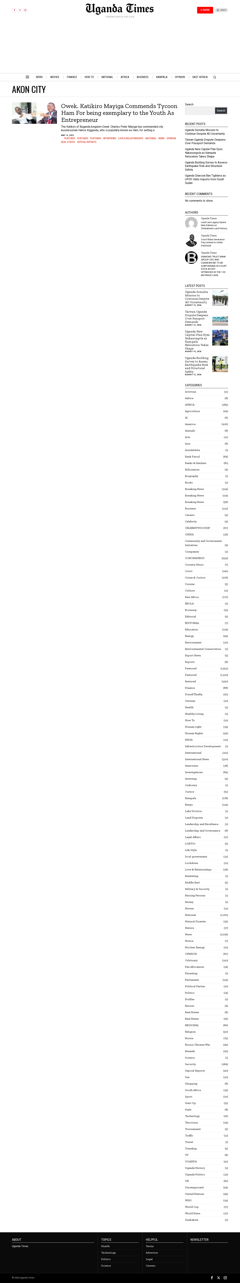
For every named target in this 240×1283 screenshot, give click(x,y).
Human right (193, 726)
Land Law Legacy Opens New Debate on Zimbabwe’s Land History (214, 225)
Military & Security (197, 889)
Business (190, 508)
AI (186, 417)
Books (189, 482)
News (161, 138)
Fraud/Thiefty (193, 694)
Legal (149, 1259)
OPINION (171, 138)
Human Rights (194, 733)
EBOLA (189, 603)
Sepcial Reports (86, 142)
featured (95, 138)
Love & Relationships (130, 138)
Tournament (193, 1129)
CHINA (189, 534)
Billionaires (192, 469)
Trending (191, 1148)
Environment (193, 642)
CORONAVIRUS (195, 558)
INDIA (189, 739)
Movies (189, 908)
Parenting (191, 973)
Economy (191, 610)
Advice (189, 398)
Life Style (191, 850)
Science (190, 1057)
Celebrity (191, 521)
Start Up (190, 1103)
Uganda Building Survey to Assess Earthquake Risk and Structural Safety (206, 166)
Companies (192, 551)
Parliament (192, 979)
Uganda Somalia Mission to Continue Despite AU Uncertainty (205, 131)
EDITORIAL (192, 623)
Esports (190, 662)
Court (188, 571)
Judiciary (191, 785)
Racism (189, 1005)
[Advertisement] (120, 46)
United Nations (194, 1194)
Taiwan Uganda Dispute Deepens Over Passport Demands (205, 141)
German (190, 700)
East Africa (192, 597)
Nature (189, 928)
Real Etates (68, 142)
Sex (187, 1077)
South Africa (193, 1090)
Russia (189, 1038)
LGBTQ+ (190, 843)
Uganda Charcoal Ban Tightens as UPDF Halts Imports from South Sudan (205, 179)
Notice (189, 940)
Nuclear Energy (195, 947)
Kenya (189, 804)
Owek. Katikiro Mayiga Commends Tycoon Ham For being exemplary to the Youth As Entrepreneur (119, 112)
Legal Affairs (193, 837)
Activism (190, 391)
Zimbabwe (191, 1219)
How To (190, 720)
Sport (188, 1096)
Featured (69, 138)
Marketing (191, 876)
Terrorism (191, 1122)
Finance (190, 687)
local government (196, 856)
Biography (191, 476)
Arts (187, 437)
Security (190, 1064)
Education (191, 629)
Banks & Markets (195, 463)
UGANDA (191, 1161)
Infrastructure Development (203, 746)
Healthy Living (194, 713)
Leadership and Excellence (201, 824)
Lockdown (191, 863)
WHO (188, 1200)
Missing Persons (195, 895)
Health (189, 707)
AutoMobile (192, 450)
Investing (191, 778)
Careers (190, 515)
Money (189, 902)
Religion (190, 1031)
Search (189, 104)
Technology (192, 1116)
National (150, 138)
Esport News (193, 655)
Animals (190, 430)
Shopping (191, 1083)
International (193, 752)
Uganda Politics (195, 1174)
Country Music (194, 564)
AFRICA (189, 404)
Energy (189, 636)
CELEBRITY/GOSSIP (197, 528)
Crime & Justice (195, 577)
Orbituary (191, 960)
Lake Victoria (193, 811)
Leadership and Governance (202, 830)
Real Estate (192, 1012)
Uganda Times (209, 218)
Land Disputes (194, 817)
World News (192, 1213)
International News (197, 759)
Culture (190, 590)
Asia (187, 443)
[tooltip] (14, 10)
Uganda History (195, 1168)
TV (187, 1155)
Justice (189, 791)
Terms (150, 1246)
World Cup (192, 1206)
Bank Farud (192, 456)
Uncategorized (194, 1187)
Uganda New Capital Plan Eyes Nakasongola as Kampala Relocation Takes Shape (204, 152)
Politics (189, 992)
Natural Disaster (195, 921)
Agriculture (192, 411)
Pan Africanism (194, 966)
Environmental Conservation (203, 649)
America (190, 424)
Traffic (189, 1135)
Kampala (190, 798)
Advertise (152, 1252)
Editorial (190, 616)
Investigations (194, 772)
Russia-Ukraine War (197, 1044)
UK (187, 1181)
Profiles (189, 999)
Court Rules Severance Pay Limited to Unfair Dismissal (213, 242)
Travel (189, 1142)
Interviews (109, 138)
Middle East (192, 882)
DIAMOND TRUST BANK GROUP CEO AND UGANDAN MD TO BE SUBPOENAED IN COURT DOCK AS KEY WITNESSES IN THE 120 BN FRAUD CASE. (214, 266)
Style (188, 1109)
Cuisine (189, 584)
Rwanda (190, 1051)
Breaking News (194, 489)
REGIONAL (192, 1025)
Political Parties (195, 986)
